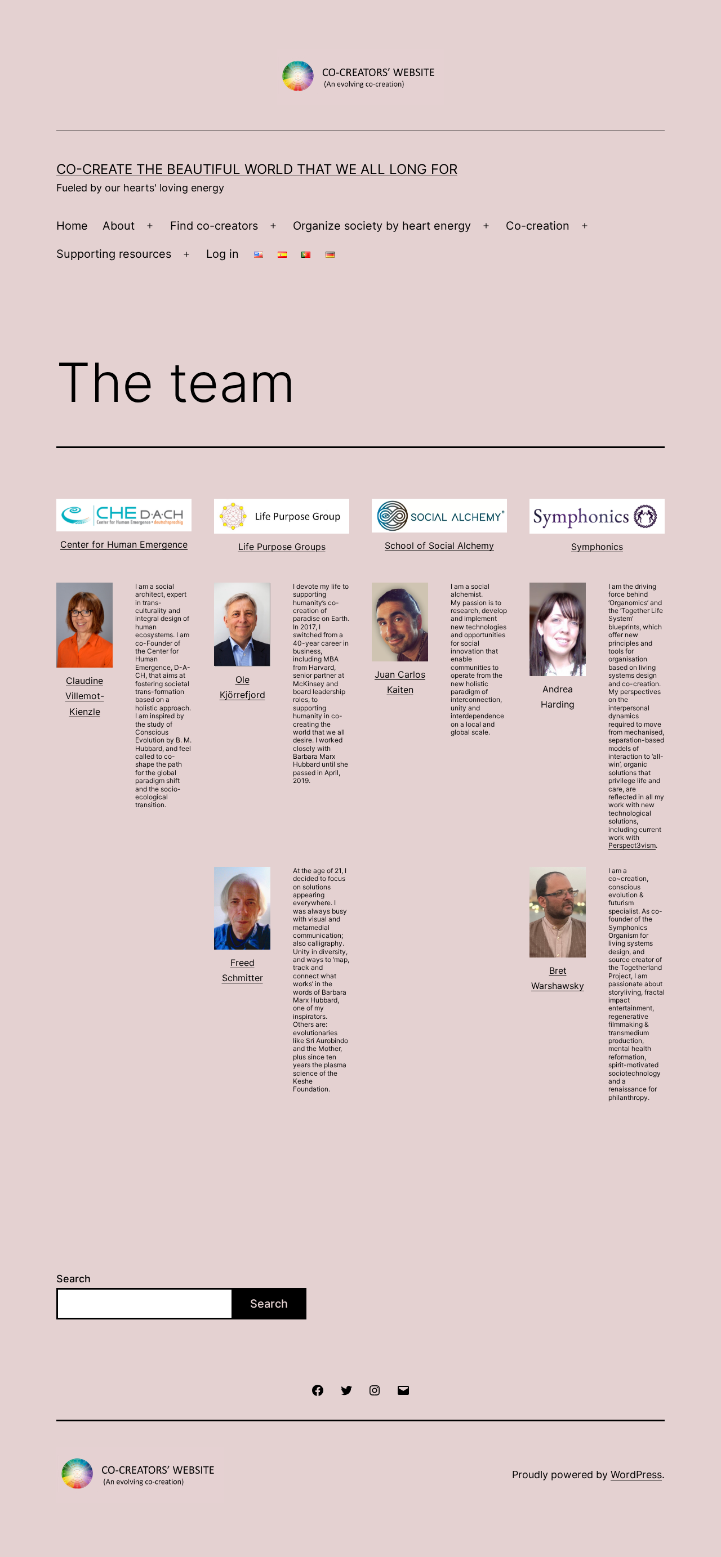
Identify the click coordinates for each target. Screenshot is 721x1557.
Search (73, 1279)
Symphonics (597, 546)
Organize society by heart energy (382, 225)
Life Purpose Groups (282, 546)
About (119, 225)
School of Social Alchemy (439, 545)
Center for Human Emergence (124, 544)
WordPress (636, 1474)
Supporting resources (113, 254)
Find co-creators (214, 225)
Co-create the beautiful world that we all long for (256, 169)
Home (72, 225)
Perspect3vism (632, 845)
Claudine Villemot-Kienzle (84, 696)
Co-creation (537, 225)
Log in (222, 254)
